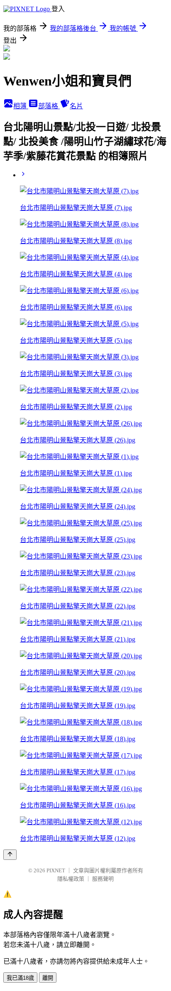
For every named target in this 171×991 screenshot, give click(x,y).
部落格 (49, 106)
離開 (47, 978)
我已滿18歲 (20, 978)
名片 (76, 106)
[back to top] (10, 854)
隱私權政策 (70, 879)
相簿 (20, 106)
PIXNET (55, 870)
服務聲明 (103, 879)
